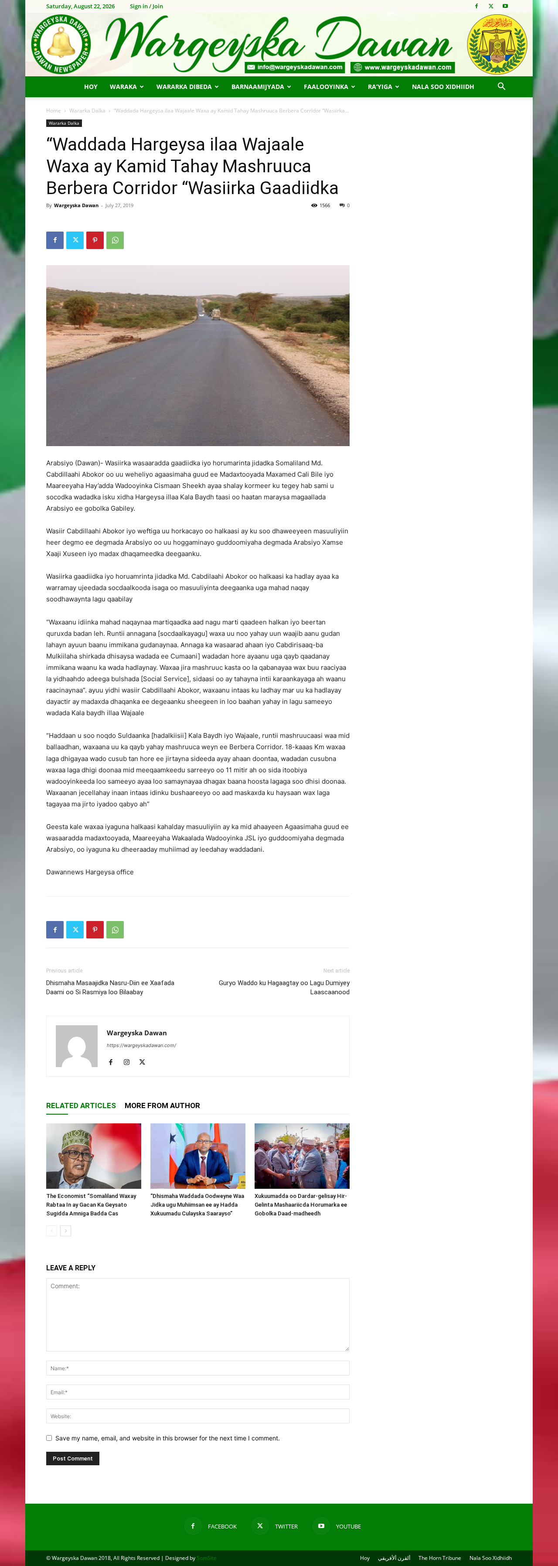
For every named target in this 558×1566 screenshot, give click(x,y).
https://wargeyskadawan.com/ (141, 1045)
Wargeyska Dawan (76, 205)
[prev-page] (51, 1230)
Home (53, 110)
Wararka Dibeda (184, 86)
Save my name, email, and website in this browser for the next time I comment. (167, 1438)
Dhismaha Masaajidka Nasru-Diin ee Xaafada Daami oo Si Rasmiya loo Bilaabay (110, 987)
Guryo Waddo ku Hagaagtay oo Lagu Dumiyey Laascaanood (284, 987)
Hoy (91, 86)
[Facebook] (476, 6)
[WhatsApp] (115, 240)
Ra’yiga (380, 86)
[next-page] (65, 1230)
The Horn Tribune (439, 1558)
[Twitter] (490, 6)
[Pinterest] (95, 240)
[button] (501, 87)
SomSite (207, 1558)
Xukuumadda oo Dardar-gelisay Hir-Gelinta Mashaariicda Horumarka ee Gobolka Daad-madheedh (301, 1205)
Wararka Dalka (87, 110)
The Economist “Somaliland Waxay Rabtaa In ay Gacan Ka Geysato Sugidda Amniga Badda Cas (91, 1205)
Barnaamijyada (257, 86)
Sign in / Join (146, 6)
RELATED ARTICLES (81, 1105)
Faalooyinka (326, 86)
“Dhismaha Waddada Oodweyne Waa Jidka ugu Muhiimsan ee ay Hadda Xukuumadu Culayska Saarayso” (197, 1205)
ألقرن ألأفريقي (394, 1558)
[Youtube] (505, 6)
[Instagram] (129, 1063)
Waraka (123, 86)
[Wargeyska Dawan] (279, 44)
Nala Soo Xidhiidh (443, 86)
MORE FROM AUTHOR (162, 1105)
